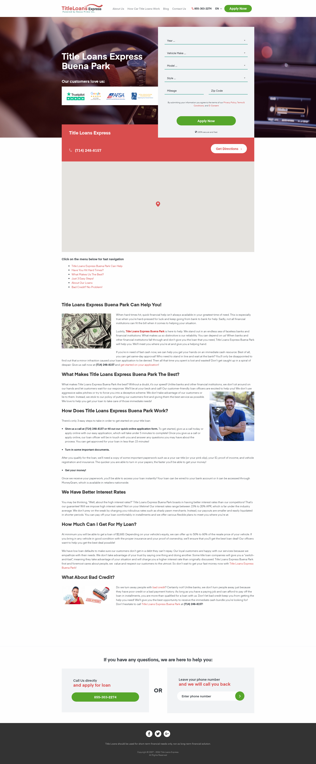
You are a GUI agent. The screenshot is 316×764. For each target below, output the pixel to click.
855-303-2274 (105, 697)
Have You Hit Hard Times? (88, 270)
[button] (158, 204)
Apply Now (238, 8)
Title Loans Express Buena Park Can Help (97, 266)
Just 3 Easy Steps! (83, 278)
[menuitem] (217, 8)
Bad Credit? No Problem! (87, 287)
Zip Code (213, 86)
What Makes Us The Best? (88, 274)
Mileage (168, 86)
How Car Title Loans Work (143, 8)
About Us (118, 8)
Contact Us (179, 8)
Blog (166, 8)
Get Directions (227, 148)
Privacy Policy (230, 102)
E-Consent (214, 105)
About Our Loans (82, 282)
